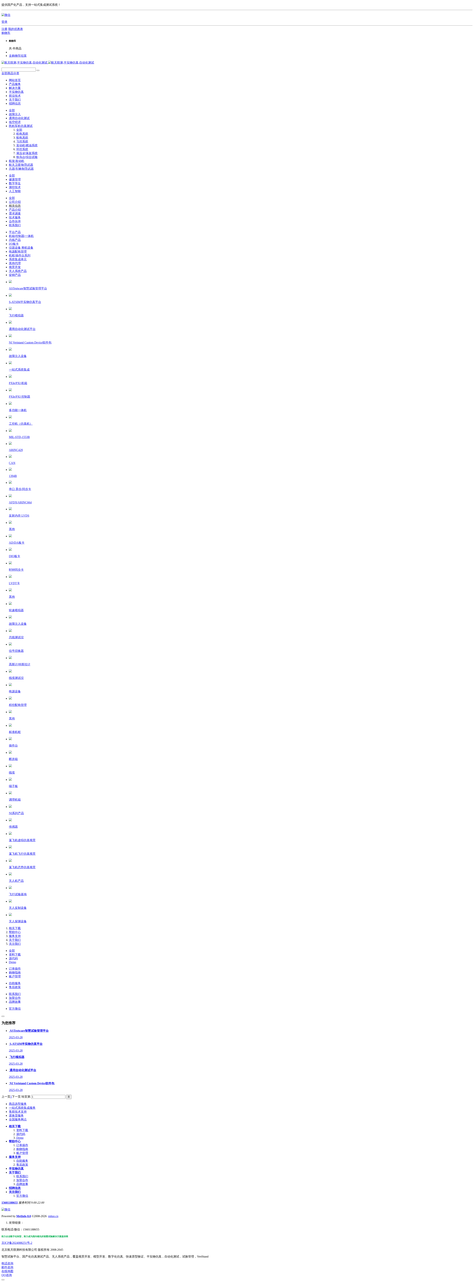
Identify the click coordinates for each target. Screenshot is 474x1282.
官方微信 (15, 1008)
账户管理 (15, 976)
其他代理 (15, 263)
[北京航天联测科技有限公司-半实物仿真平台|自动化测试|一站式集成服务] (47, 62)
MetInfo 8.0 (23, 1216)
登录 (4, 21)
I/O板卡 (14, 243)
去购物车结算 (18, 55)
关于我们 (15, 939)
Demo (12, 962)
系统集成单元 (18, 259)
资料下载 (15, 954)
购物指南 (15, 972)
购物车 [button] (5, 32)
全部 (12, 110)
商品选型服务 (18, 1103)
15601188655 (9, 1202)
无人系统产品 (18, 271)
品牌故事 (15, 1001)
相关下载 (15, 928)
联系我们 (15, 994)
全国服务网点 (18, 1119)
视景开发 (15, 267)
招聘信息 (15, 1188)
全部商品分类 (10, 73)
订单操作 (15, 968)
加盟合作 (15, 997)
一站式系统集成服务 (22, 1107)
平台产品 (15, 232)
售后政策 (15, 987)
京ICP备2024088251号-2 (16, 1242)
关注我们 (15, 943)
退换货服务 (16, 1115)
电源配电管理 (18, 251)
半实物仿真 (16, 1168)
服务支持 (15, 936)
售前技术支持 (18, 1111)
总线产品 (15, 239)
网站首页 (15, 80)
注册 (4, 29)
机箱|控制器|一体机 (21, 236)
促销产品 (15, 274)
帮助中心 (15, 932)
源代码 (13, 958)
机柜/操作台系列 (19, 255)
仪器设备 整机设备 (21, 247)
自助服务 (15, 983)
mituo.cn (53, 1216)
